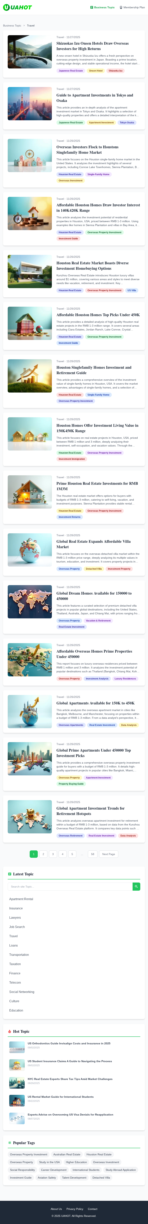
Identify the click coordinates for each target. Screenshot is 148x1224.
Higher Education (76, 1162)
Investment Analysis (97, 678)
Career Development (53, 1169)
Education (16, 1010)
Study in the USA (49, 1162)
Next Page (108, 854)
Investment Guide (68, 238)
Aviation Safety (47, 1177)
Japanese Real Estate (71, 70)
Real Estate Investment (71, 627)
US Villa (132, 290)
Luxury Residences (125, 678)
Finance (14, 973)
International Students (86, 1169)
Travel (13, 936)
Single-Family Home (98, 174)
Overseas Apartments (71, 725)
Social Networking (21, 992)
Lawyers (15, 917)
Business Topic (12, 25)
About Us (56, 1208)
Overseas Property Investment (104, 232)
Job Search (17, 927)
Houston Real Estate (70, 174)
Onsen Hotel (96, 70)
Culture (14, 1001)
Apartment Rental (21, 899)
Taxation (15, 964)
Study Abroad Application (121, 1169)
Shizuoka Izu (115, 70)
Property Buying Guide (71, 784)
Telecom (15, 982)
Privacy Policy (74, 1208)
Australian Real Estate (66, 1154)
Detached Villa (94, 569)
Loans (13, 945)
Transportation (19, 954)
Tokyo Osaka (127, 122)
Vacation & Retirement (98, 620)
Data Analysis (129, 725)
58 (92, 854)
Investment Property (119, 569)
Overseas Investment (70, 180)
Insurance (16, 908)
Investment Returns (70, 517)
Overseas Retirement (70, 835)
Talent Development (74, 1177)
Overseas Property (69, 569)
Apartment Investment (101, 122)
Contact (92, 1208)
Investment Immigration (72, 459)
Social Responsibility (22, 1169)
